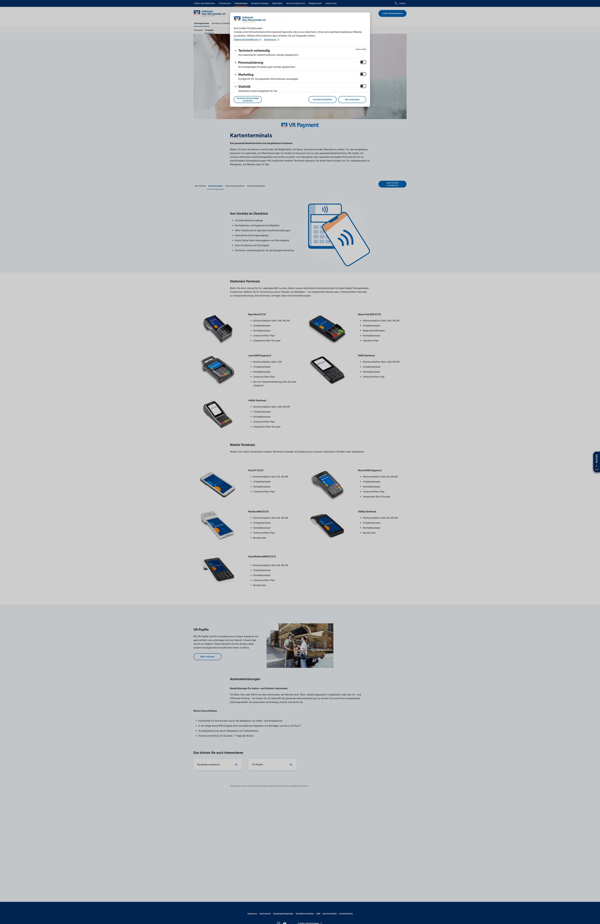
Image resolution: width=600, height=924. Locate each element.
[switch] (363, 62)
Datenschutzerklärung (246, 39)
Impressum (270, 39)
